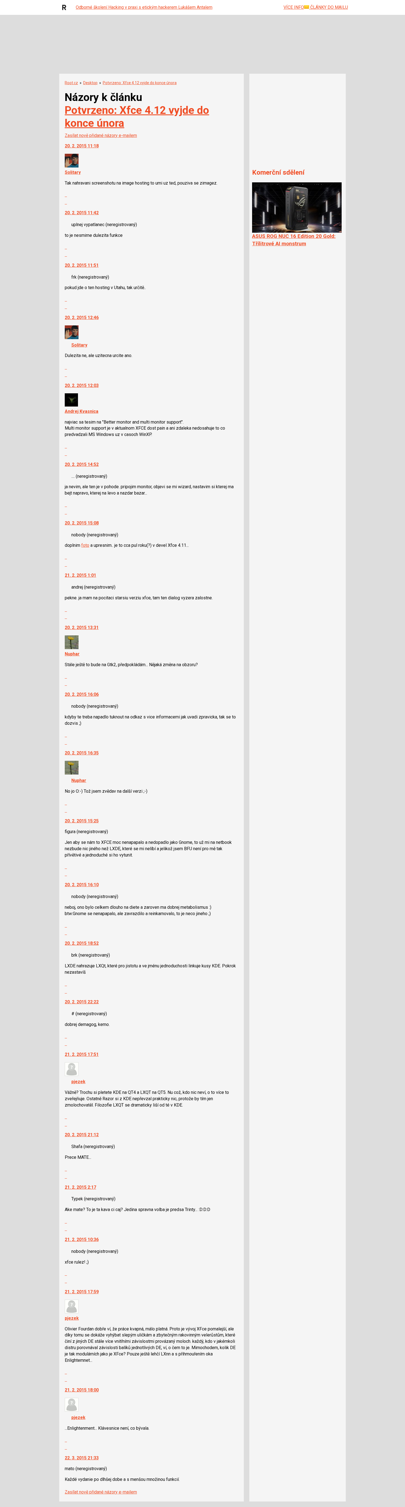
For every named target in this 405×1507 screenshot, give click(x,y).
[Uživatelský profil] (72, 166)
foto (85, 545)
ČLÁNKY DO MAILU (328, 7)
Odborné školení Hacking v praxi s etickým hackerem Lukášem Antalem (144, 7)
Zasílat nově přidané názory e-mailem (101, 135)
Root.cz (71, 83)
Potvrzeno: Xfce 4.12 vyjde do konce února (140, 83)
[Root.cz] (65, 7)
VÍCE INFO (294, 7)
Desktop (90, 83)
